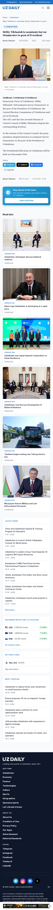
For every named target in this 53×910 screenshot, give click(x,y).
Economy (7, 777)
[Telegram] (15, 881)
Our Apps (7, 830)
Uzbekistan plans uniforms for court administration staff (21, 711)
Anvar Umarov (9, 41)
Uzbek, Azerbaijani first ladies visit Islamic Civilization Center (24, 587)
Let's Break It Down (42, 2)
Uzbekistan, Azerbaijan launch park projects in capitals (26, 599)
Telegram (10, 165)
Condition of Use (11, 821)
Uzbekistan (14, 17)
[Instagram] (22, 881)
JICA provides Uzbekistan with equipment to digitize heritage (25, 722)
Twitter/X (23, 165)
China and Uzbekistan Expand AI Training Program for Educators (23, 530)
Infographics (12, 2)
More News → (11, 610)
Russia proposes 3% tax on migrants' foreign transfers (25, 699)
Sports (6, 794)
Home (5, 17)
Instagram (8, 853)
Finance (6, 781)
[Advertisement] (26, 906)
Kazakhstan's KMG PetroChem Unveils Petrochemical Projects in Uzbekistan (22, 564)
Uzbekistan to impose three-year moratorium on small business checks (25, 688)
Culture (6, 790)
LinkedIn (7, 866)
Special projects (26, 2)
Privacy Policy (9, 825)
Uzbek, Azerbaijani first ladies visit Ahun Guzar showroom (26, 576)
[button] (43, 8)
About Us (7, 817)
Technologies (9, 785)
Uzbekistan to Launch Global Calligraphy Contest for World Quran (23, 541)
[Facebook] (30, 881)
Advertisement (10, 834)
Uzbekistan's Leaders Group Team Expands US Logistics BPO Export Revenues (26, 553)
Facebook (37, 165)
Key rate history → (12, 669)
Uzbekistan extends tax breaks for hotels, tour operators (26, 734)
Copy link (10, 170)
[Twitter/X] (37, 881)
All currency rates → (13, 645)
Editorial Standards (12, 838)
